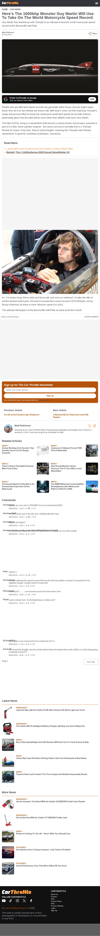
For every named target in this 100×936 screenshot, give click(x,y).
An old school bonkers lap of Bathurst (21, 415)
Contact (54, 896)
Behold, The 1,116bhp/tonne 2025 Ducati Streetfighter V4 (38, 152)
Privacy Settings (57, 906)
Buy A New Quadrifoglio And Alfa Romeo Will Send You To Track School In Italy (52, 742)
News (4, 446)
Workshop (21, 708)
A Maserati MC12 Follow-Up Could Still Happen (70, 416)
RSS (52, 903)
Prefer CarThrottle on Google (23, 98)
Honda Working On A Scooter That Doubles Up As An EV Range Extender (18, 450)
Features (20, 847)
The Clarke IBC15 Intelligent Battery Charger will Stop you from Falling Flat (50, 726)
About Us (54, 894)
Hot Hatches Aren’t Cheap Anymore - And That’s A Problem (43, 850)
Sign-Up (54, 910)
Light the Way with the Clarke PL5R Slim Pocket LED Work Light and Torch (50, 710)
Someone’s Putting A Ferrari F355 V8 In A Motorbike (66, 449)
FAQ (52, 899)
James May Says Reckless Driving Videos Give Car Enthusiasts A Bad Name (51, 758)
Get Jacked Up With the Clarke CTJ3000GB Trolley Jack (41, 818)
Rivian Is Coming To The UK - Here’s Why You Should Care (43, 834)
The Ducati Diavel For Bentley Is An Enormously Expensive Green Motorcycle (18, 486)
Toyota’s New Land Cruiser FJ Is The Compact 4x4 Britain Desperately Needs (51, 774)
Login (53, 908)
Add (92, 99)
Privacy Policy (44, 400)
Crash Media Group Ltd (16, 908)
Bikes (4, 464)
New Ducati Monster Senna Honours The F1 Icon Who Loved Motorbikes (66, 468)
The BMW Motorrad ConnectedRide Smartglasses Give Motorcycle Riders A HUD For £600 (67, 486)
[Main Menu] (96, 3)
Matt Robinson (8, 32)
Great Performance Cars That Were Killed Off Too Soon (41, 866)
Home (5, 9)
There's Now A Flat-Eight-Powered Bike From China (17, 467)
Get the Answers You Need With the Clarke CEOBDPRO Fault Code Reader (50, 801)
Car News (15, 9)
